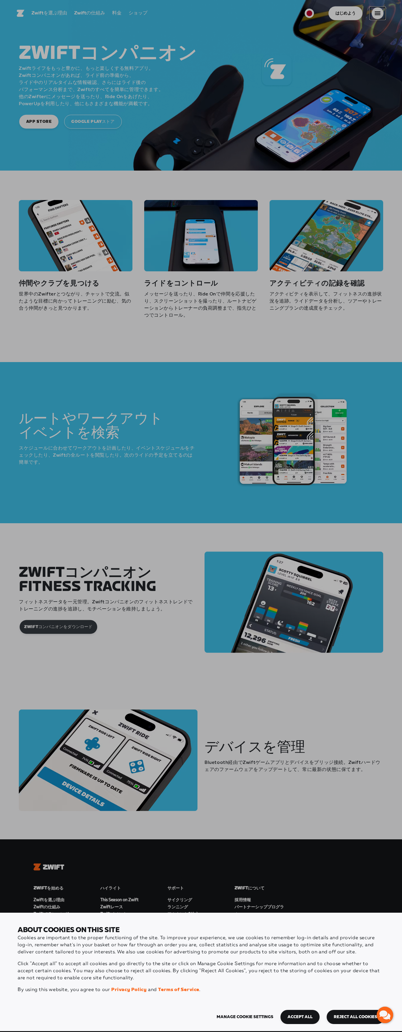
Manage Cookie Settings (245, 1017)
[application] (385, 1015)
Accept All (300, 1017)
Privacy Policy (129, 990)
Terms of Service (178, 990)
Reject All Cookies (355, 1017)
